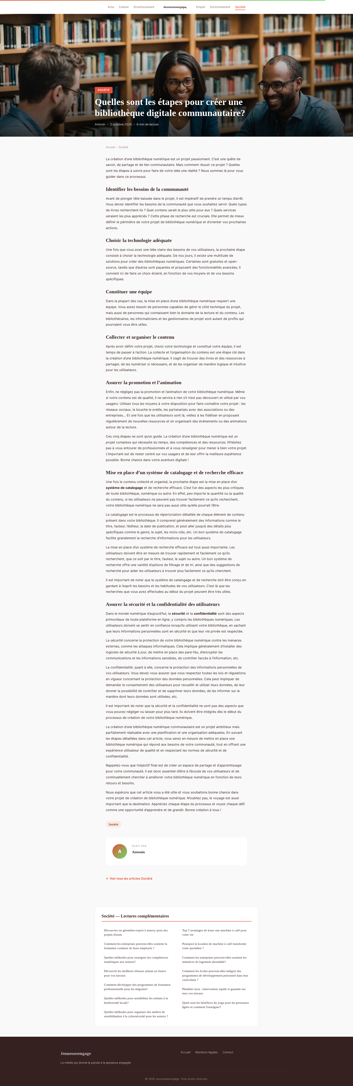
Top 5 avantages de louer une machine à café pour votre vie (214, 932)
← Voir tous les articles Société (129, 878)
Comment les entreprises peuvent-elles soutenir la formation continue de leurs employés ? (135, 946)
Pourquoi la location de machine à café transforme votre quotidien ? (214, 946)
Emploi (200, 7)
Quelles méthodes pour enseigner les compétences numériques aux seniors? (136, 959)
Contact (228, 1052)
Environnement (220, 7)
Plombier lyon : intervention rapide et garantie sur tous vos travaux (214, 991)
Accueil (110, 147)
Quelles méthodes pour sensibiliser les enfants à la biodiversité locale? (136, 1000)
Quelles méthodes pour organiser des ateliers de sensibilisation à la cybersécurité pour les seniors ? (136, 1014)
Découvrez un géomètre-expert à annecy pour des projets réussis (136, 932)
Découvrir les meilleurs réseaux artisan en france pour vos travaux (135, 973)
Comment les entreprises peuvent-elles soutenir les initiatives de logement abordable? (214, 959)
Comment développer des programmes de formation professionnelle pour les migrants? (137, 987)
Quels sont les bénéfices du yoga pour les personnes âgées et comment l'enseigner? (215, 1005)
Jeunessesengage (75, 1053)
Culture (124, 7)
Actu (111, 7)
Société (240, 7)
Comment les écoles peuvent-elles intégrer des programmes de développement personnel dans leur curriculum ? (215, 975)
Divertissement (144, 7)
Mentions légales (206, 1052)
